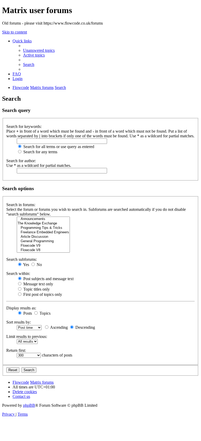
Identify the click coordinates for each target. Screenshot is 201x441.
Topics (44, 313)
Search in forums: (20, 204)
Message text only (37, 284)
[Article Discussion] (43, 237)
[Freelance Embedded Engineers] (43, 232)
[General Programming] (43, 241)
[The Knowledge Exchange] (43, 223)
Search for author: (21, 161)
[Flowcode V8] (43, 250)
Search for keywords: (24, 126)
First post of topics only (42, 294)
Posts (27, 313)
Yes (25, 264)
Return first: (16, 350)
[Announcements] (43, 219)
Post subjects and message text (48, 278)
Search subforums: (21, 259)
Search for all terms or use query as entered (58, 146)
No (39, 264)
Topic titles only (36, 289)
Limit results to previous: (26, 336)
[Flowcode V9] (43, 246)
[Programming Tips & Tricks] (43, 228)
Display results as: (21, 308)
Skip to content (14, 32)
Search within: (18, 273)
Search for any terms (39, 152)
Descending (84, 327)
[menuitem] (39, 50)
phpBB (29, 405)
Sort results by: (18, 322)
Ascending (58, 327)
